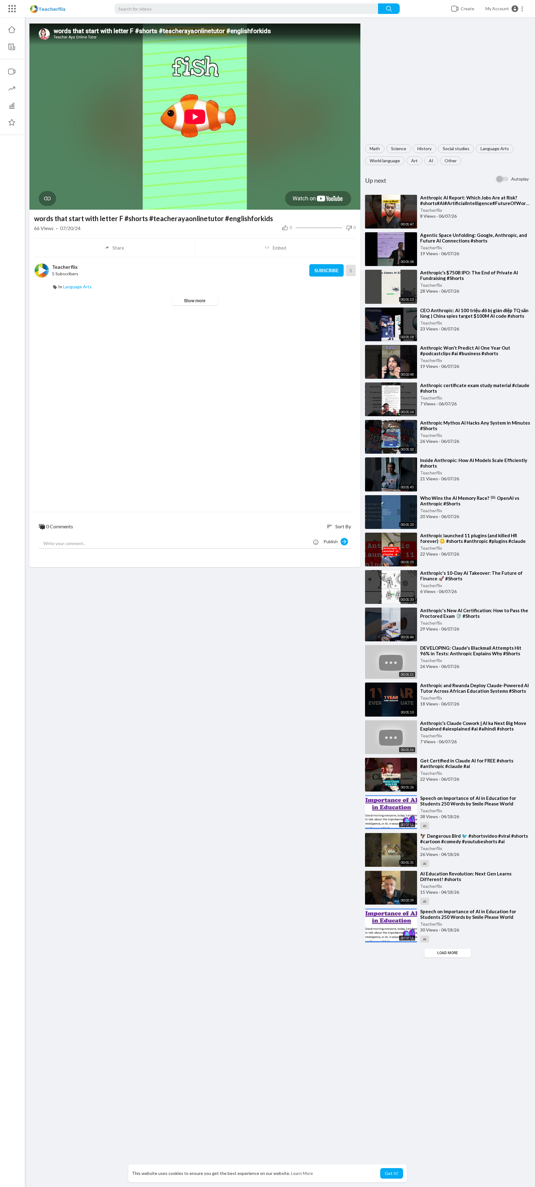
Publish (332, 541)
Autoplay (520, 178)
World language (385, 160)
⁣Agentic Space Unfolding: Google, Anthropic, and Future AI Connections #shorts (473, 237)
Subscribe (326, 270)
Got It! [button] (391, 1173)
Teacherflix (431, 210)
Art (414, 160)
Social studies (456, 148)
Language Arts (495, 148)
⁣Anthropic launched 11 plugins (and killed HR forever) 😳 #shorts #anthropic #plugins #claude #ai (473, 541)
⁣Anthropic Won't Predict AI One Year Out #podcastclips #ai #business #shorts (465, 350)
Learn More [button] (302, 1173)
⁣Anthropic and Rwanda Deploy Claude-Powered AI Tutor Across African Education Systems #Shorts (474, 688)
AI (431, 160)
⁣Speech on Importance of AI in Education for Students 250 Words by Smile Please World (468, 800)
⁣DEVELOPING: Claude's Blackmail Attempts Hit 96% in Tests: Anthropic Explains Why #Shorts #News (470, 653)
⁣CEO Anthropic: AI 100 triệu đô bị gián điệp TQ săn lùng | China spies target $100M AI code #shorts (474, 313)
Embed (279, 248)
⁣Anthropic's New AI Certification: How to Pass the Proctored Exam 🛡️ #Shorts (474, 613)
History (424, 148)
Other (451, 160)
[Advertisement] (447, 84)
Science (398, 148)
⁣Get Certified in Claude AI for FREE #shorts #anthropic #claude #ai (466, 763)
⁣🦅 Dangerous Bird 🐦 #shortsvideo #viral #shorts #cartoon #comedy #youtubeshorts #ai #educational (474, 841)
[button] (504, 9)
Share (118, 248)
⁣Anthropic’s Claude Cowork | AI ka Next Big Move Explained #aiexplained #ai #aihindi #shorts (473, 725)
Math (375, 148)
